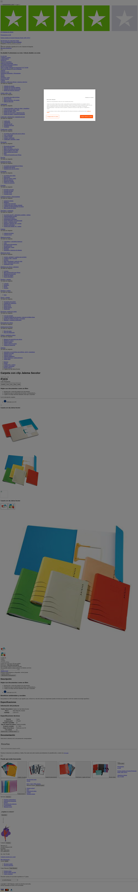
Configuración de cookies (52, 116)
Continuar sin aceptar (89, 97)
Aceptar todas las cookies (86, 116)
